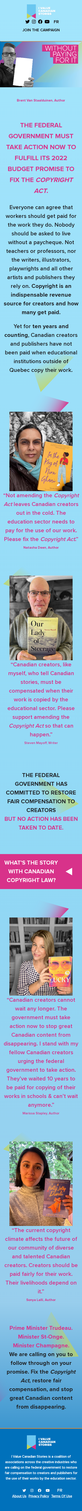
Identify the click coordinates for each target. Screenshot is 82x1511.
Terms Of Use (61, 1496)
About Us (19, 1496)
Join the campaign (41, 30)
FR (56, 22)
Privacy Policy (39, 1496)
